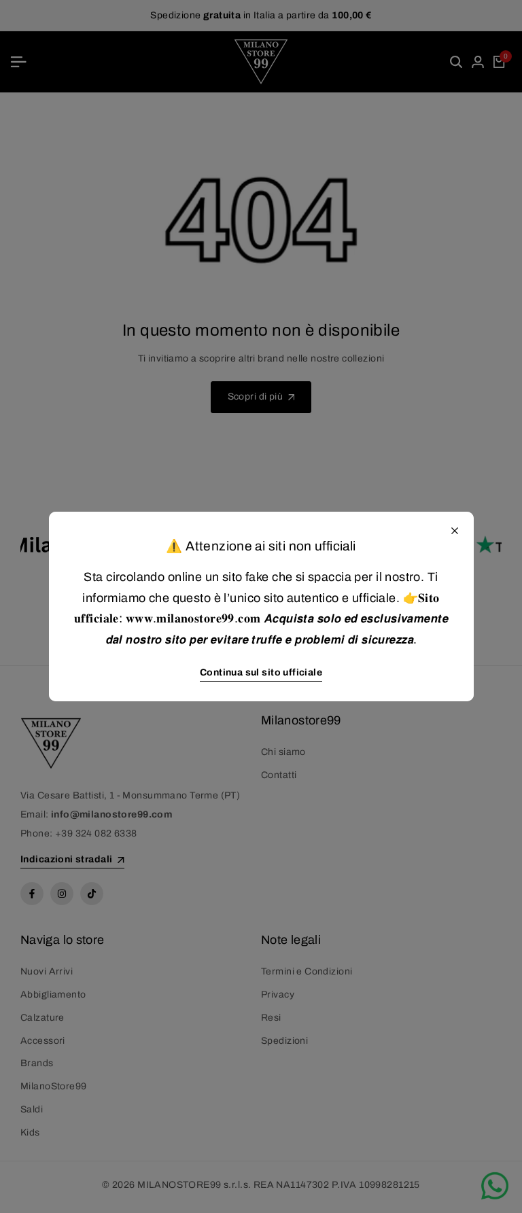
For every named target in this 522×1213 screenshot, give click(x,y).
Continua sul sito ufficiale (261, 672)
